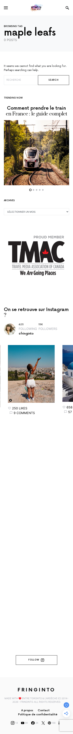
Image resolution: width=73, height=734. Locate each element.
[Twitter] (43, 723)
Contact (44, 710)
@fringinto (26, 334)
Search (53, 80)
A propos (27, 710)
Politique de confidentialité (37, 714)
